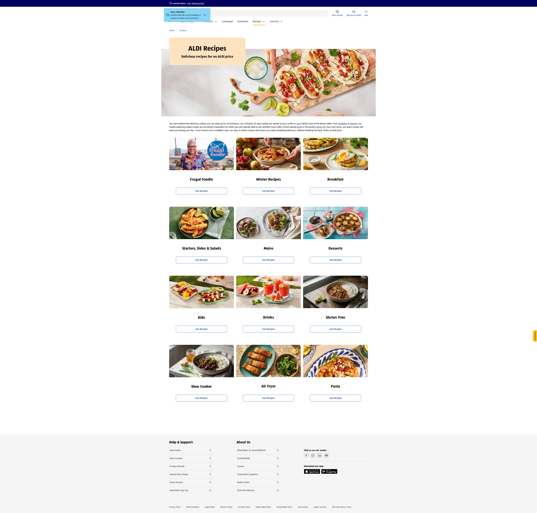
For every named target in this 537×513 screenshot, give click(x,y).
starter (319, 127)
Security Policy (244, 507)
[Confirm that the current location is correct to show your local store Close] (204, 15)
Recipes (257, 21)
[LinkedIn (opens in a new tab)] (319, 455)
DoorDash (242, 22)
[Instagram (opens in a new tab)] (313, 455)
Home (171, 30)
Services (274, 21)
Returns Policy (226, 507)
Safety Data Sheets (263, 507)
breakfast (342, 123)
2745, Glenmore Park (195, 3)
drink (299, 127)
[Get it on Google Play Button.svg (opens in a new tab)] (329, 471)
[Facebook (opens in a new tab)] (306, 455)
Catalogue (227, 22)
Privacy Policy (175, 507)
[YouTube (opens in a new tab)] (326, 455)
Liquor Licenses (320, 507)
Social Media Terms (284, 507)
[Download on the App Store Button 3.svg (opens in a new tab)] (312, 471)
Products (208, 21)
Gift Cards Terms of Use (341, 507)
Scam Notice (303, 507)
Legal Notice (210, 507)
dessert (353, 123)
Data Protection (192, 507)
